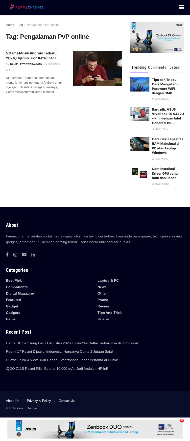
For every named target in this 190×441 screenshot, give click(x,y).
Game (11, 319)
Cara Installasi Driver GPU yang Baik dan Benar (165, 173)
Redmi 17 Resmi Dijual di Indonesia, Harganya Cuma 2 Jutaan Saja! (59, 351)
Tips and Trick (109, 313)
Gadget (12, 306)
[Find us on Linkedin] (33, 255)
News (102, 287)
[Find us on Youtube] (24, 255)
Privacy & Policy (39, 401)
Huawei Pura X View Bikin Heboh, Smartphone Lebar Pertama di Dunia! (62, 360)
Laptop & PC (108, 280)
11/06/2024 (54, 64)
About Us (12, 401)
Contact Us (67, 401)
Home (10, 25)
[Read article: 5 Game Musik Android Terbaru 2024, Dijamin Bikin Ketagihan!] (97, 68)
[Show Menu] (181, 7)
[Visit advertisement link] (157, 37)
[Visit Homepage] (26, 7)
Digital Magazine (20, 293)
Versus (103, 319)
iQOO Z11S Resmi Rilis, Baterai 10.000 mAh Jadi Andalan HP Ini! (57, 369)
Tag (20, 25)
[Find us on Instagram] (15, 255)
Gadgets (13, 313)
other (102, 293)
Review (103, 306)
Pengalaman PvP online (43, 25)
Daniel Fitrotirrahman (26, 64)
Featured (13, 300)
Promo (102, 300)
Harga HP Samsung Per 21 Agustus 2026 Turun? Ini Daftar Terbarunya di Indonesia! (72, 343)
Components (17, 287)
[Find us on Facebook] (7, 255)
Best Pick (14, 280)
